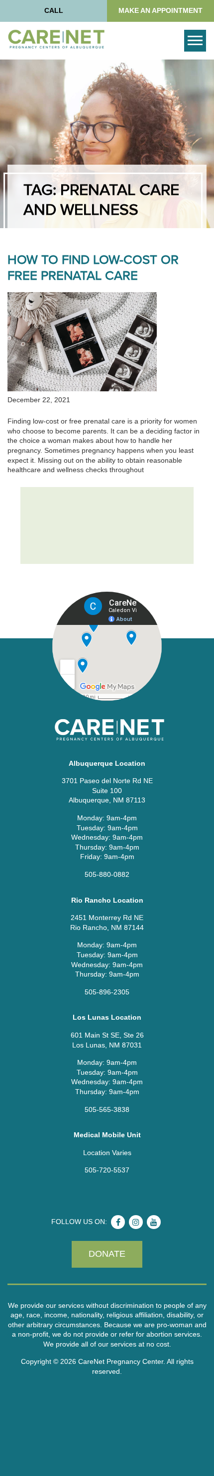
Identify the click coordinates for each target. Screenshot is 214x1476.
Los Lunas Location (107, 1017)
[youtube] (154, 1222)
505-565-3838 (107, 1109)
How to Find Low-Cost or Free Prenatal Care (93, 268)
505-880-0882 (107, 874)
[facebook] (118, 1222)
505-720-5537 (107, 1170)
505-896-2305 (107, 992)
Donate (107, 1254)
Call (53, 10)
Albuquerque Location (107, 763)
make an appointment (160, 10)
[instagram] (136, 1222)
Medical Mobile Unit (107, 1135)
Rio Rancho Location (107, 900)
